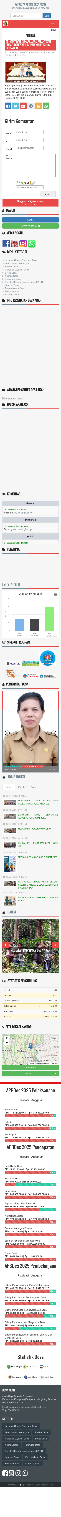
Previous (5, 945)
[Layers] (54, 1038)
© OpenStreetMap (42, 1063)
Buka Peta (30, 1067)
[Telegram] (31, 105)
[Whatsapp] (46, 105)
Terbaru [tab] (9, 786)
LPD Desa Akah (30, 950)
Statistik (13, 584)
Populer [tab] (22, 786)
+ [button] (7, 1038)
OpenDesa (15, 1484)
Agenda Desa (11, 275)
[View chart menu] (55, 594)
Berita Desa (21, 55)
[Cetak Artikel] (38, 105)
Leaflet (31, 1063)
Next (55, 945)
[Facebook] (8, 105)
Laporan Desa (11, 285)
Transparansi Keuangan (16, 263)
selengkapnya (25, 504)
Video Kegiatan (12, 294)
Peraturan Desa (12, 278)
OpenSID (54, 1063)
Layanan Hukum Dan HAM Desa (20, 260)
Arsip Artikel (15, 777)
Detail (29, 1073)
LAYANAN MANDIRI (30, 225)
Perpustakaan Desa (14, 288)
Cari (47, 15)
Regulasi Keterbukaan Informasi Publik (23, 282)
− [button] (7, 1042)
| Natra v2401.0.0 (45, 1484)
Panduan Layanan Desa (16, 269)
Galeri (11, 912)
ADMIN (30, 219)
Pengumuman (11, 291)
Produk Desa (11, 266)
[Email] (23, 105)
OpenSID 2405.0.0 (30, 1484)
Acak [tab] (33, 786)
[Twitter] (15, 105)
